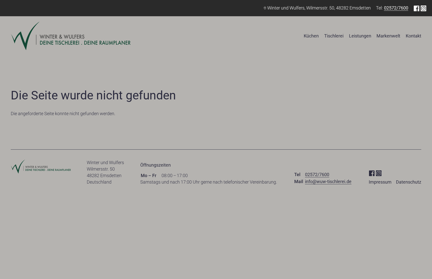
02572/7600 (396, 7)
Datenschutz (408, 182)
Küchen (311, 35)
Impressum (380, 182)
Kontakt (413, 35)
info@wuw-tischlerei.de (328, 181)
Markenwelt (388, 35)
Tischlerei (334, 35)
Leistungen (360, 35)
